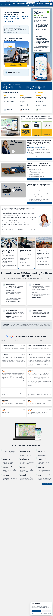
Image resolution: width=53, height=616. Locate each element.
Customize (33, 613)
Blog (28, 5)
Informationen (39, 3)
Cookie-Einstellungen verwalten (45, 613)
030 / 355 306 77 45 (6, 1)
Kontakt (47, 3)
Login (32, 5)
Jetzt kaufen (33, 179)
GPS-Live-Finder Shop (21, 3)
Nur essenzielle (46, 611)
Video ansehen (46, 179)
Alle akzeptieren (36, 611)
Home (13, 3)
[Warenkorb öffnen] (51, 4)
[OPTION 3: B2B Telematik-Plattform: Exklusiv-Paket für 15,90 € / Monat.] (13, 190)
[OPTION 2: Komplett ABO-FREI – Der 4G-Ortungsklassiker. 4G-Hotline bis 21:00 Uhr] (13, 170)
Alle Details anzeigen (46, 483)
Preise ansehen (39, 158)
